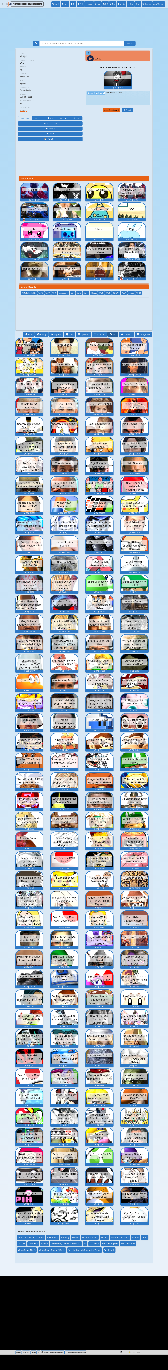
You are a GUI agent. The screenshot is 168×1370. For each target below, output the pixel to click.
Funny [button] (43, 334)
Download (25, 118)
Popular (90, 4)
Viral (81, 4)
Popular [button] (57, 334)
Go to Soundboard (111, 110)
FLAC (65, 118)
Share (52, 134)
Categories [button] (144, 334)
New (113, 4)
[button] (121, 1352)
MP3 (39, 118)
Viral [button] (30, 334)
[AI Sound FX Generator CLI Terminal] (38, 1352)
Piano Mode (51, 139)
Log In (158, 4)
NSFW (127, 334)
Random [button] (101, 334)
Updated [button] (85, 334)
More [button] (137, 4)
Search (56, 4)
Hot (74, 4)
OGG (77, 118)
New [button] (71, 334)
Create (122, 4)
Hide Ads (148, 4)
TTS (106, 4)
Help (131, 4)
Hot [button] (114, 334)
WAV (51, 118)
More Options (52, 123)
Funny (66, 4)
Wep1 (22, 63)
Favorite (52, 129)
